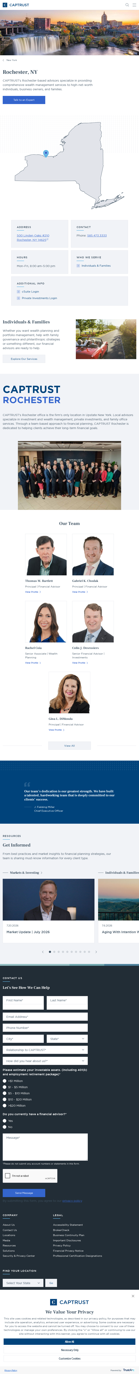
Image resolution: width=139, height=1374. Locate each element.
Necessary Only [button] (70, 1350)
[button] (133, 1296)
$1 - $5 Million (18, 1087)
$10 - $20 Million (20, 1099)
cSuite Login (30, 291)
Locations (9, 1235)
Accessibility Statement (68, 1224)
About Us (9, 1224)
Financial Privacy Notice (68, 1250)
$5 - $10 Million (19, 1093)
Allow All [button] (69, 1341)
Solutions (9, 1250)
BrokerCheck (61, 1230)
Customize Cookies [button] (70, 1358)
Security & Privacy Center (19, 1255)
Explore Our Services (24, 359)
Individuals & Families (96, 265)
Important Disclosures (67, 1240)
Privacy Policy (11, 1370)
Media (6, 1240)
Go (51, 1283)
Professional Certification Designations (77, 1256)
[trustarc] (128, 1370)
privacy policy (72, 1201)
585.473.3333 (97, 235)
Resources (9, 1245)
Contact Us (10, 1230)
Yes (10, 1121)
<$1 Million (15, 1081)
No (10, 1127)
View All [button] (69, 745)
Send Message (24, 1193)
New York (12, 60)
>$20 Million (17, 1105)
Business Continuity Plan (68, 1235)
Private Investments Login (39, 298)
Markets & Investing (24, 873)
